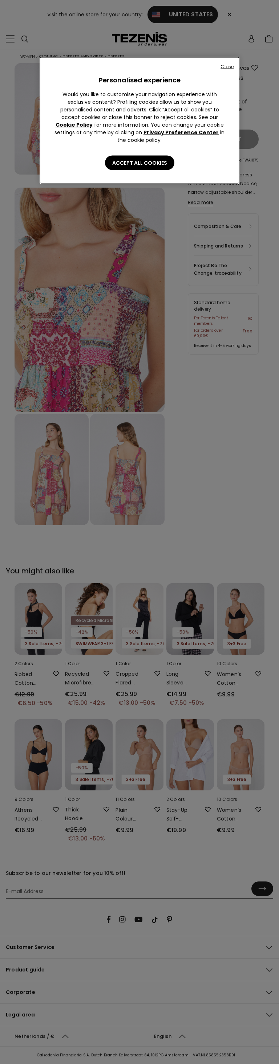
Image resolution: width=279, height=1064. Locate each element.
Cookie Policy (74, 124)
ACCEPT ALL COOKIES (139, 163)
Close (227, 67)
